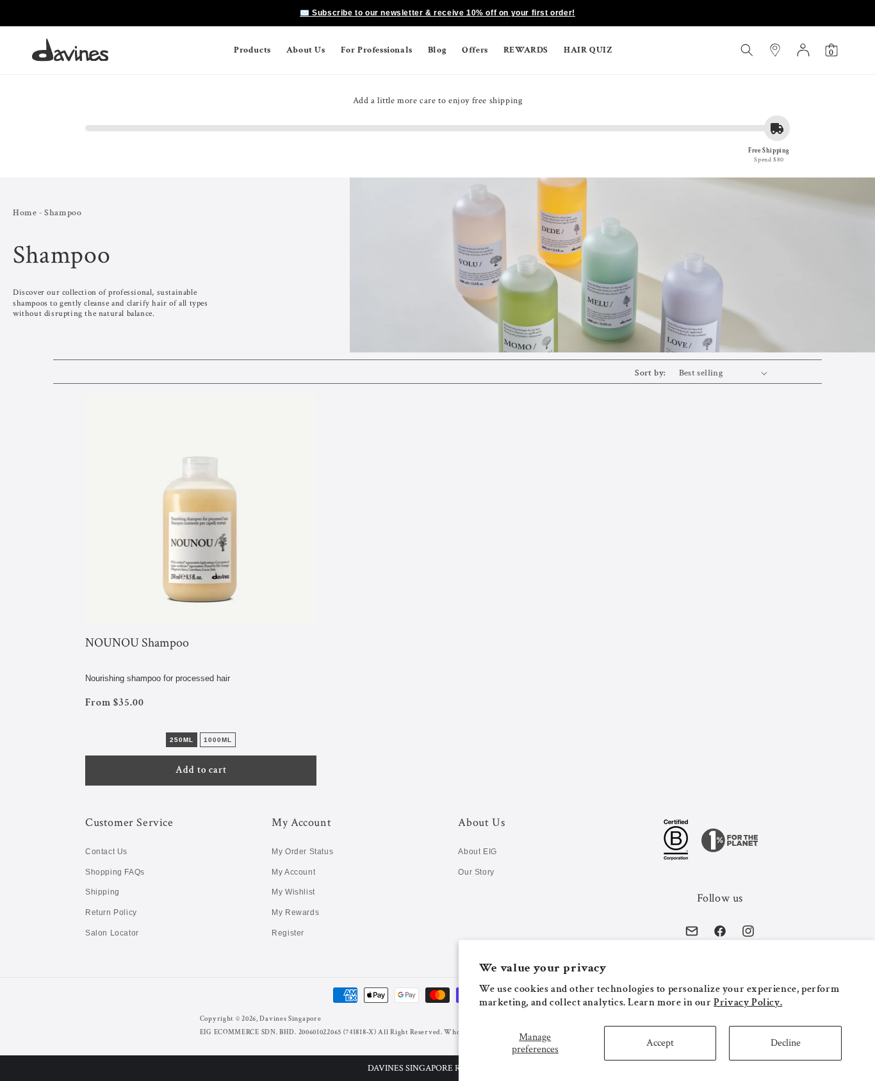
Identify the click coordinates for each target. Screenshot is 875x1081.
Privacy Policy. (748, 1002)
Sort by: (650, 373)
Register (288, 932)
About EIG (477, 851)
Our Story (476, 872)
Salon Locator (112, 932)
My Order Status (302, 851)
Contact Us (106, 851)
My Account (293, 872)
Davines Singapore (290, 1018)
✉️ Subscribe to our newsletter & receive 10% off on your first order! (437, 12)
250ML (181, 739)
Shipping (102, 891)
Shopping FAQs (115, 872)
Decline (786, 1043)
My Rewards (295, 912)
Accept (660, 1043)
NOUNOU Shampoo (137, 643)
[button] (437, 1068)
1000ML (218, 739)
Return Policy (111, 912)
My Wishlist (293, 891)
